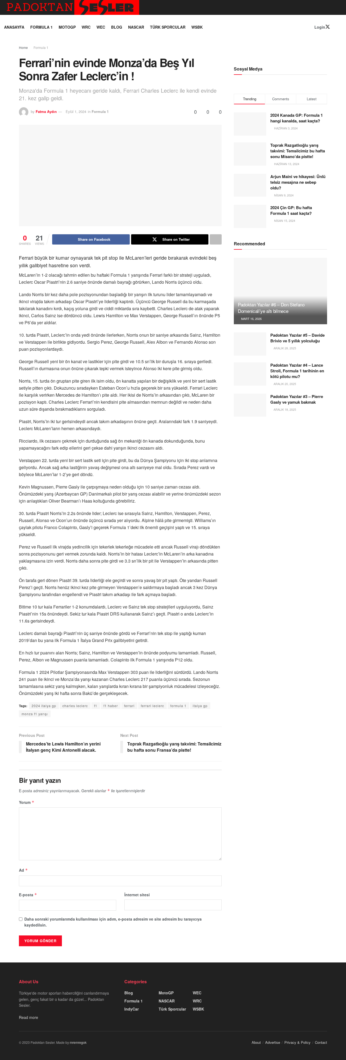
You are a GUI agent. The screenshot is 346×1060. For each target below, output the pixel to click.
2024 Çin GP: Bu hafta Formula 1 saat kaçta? (291, 210)
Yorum (26, 802)
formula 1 (178, 705)
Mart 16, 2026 (251, 318)
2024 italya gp (44, 705)
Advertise (272, 1042)
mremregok (78, 1042)
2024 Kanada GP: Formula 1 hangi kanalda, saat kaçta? (296, 118)
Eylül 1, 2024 (76, 111)
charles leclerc (75, 705)
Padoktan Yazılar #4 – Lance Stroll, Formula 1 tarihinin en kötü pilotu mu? (297, 370)
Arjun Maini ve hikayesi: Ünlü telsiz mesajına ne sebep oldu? (297, 182)
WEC (101, 27)
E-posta (28, 894)
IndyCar (131, 1009)
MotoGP (67, 27)
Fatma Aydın (46, 111)
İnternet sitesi (137, 894)
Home (23, 47)
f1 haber (111, 705)
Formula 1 (41, 27)
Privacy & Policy (297, 1042)
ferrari (129, 705)
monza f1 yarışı (35, 713)
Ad (23, 870)
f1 (95, 705)
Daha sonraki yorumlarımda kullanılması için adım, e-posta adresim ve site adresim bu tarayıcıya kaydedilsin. (113, 922)
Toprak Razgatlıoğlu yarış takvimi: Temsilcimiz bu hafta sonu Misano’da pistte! (297, 150)
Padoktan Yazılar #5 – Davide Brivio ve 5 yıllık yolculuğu (297, 338)
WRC (86, 27)
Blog (116, 27)
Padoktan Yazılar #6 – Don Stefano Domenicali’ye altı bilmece (271, 307)
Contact (321, 1042)
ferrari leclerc (152, 705)
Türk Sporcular (167, 27)
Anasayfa (14, 27)
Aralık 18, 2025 (284, 409)
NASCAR (136, 27)
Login (319, 27)
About (256, 1042)
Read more (28, 1017)
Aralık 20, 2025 (284, 384)
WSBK (197, 27)
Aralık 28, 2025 (284, 348)
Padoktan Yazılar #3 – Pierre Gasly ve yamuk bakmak (296, 399)
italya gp (200, 705)
